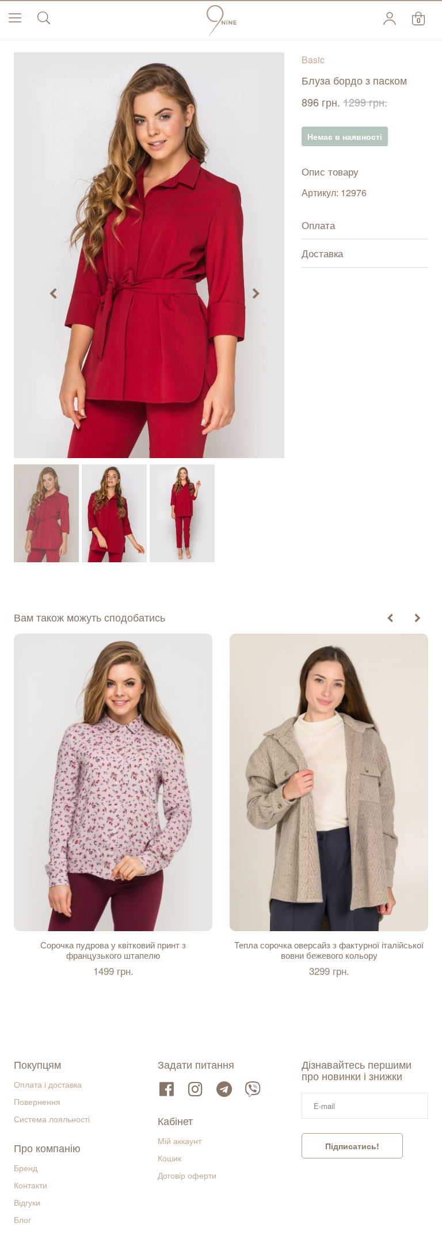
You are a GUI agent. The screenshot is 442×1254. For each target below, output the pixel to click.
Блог (22, 1219)
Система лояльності (52, 1119)
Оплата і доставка (48, 1084)
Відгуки (27, 1202)
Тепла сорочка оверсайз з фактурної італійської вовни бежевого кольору (329, 950)
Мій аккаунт (179, 1140)
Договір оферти (187, 1175)
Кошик (169, 1158)
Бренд (25, 1167)
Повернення (37, 1101)
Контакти (30, 1185)
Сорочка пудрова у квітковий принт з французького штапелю (113, 950)
